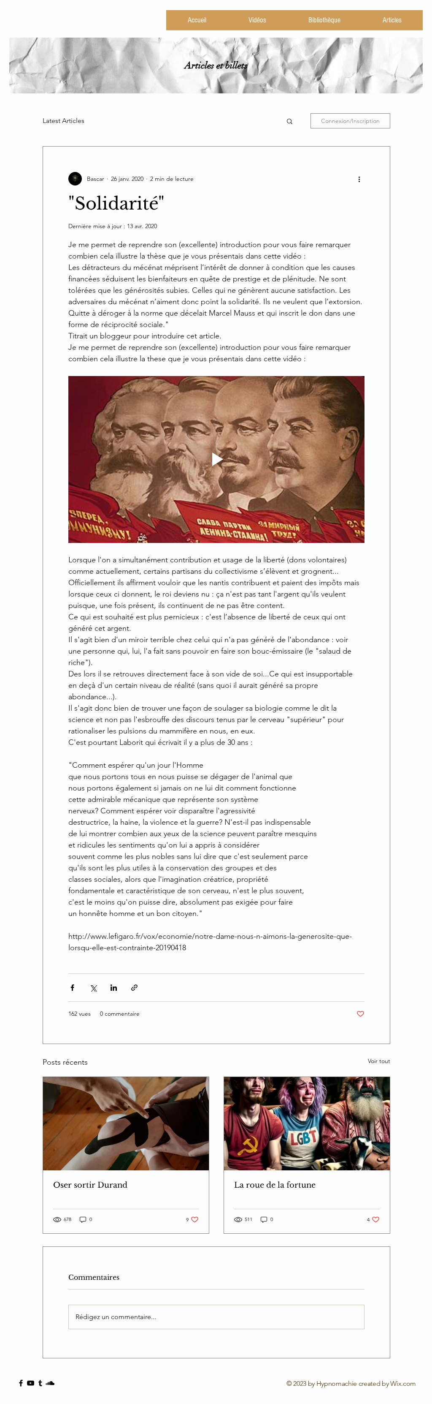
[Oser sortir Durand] (126, 1123)
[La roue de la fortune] (307, 1123)
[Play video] (216, 459)
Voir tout (379, 1061)
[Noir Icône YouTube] (30, 1383)
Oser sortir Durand (90, 1185)
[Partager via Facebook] (72, 988)
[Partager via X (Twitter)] (93, 988)
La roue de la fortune (275, 1185)
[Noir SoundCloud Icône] (50, 1383)
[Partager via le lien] (134, 988)
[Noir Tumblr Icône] (40, 1383)
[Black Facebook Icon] (20, 1383)
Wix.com (403, 1383)
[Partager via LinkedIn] (114, 988)
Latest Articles (63, 121)
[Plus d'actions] (359, 179)
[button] (290, 120)
